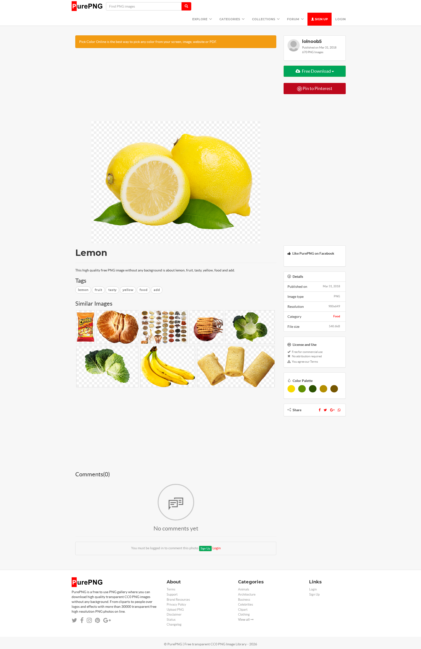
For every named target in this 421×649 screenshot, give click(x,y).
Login (340, 19)
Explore (200, 19)
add (156, 290)
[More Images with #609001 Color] (302, 388)
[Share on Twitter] (74, 620)
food (143, 290)
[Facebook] (320, 410)
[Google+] (332, 410)
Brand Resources (178, 599)
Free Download (316, 71)
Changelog (174, 624)
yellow (128, 290)
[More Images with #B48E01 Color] (323, 388)
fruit (98, 290)
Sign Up (321, 19)
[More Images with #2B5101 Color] (312, 388)
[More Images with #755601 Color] (334, 388)
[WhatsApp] (339, 410)
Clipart (243, 609)
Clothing (244, 614)
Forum (293, 19)
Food (336, 316)
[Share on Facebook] (82, 620)
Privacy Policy (176, 604)
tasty (112, 290)
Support (172, 594)
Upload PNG (175, 609)
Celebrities (245, 604)
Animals (243, 589)
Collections (264, 19)
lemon (83, 290)
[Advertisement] (175, 87)
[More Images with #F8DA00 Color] (291, 388)
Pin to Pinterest (317, 88)
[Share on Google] (107, 620)
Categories (230, 19)
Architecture (247, 594)
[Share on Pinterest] (97, 620)
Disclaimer (174, 614)
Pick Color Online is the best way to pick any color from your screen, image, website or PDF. (148, 42)
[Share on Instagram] (89, 620)
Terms (171, 589)
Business (244, 599)
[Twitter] (325, 410)
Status (171, 619)
